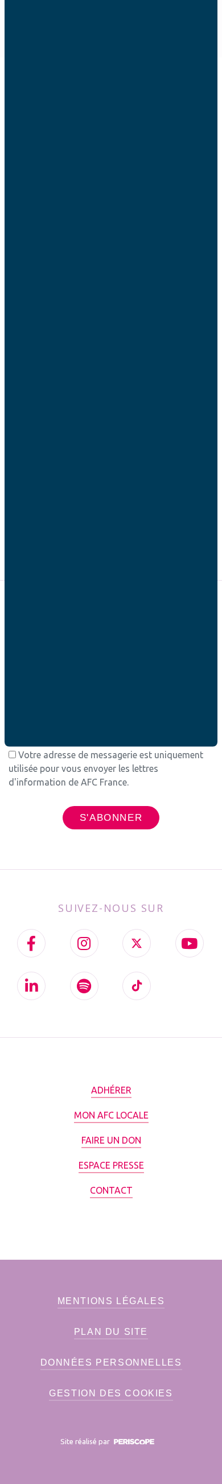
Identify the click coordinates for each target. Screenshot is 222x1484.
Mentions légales (111, 1301)
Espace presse (111, 1165)
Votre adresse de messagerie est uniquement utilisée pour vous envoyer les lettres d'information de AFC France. (106, 768)
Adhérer (111, 1090)
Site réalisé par (86, 1441)
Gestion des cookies (110, 1393)
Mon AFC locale (111, 1115)
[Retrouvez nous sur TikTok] (136, 986)
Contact (111, 1190)
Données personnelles (111, 1362)
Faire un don (111, 1140)
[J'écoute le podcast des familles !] (84, 986)
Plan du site (111, 1332)
